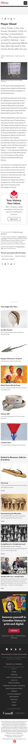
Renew (12, 636)
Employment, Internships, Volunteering (14, 685)
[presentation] (14, 319)
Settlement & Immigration (8, 259)
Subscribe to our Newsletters (14, 664)
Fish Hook (4, 483)
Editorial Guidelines (14, 683)
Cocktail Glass (6, 442)
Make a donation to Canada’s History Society (14, 654)
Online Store (14, 699)
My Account (5, 636)
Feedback (14, 691)
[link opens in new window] (14, 741)
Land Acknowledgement (14, 694)
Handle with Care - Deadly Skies (12, 576)
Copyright (7, 735)
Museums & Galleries (20, 256)
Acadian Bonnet (6, 330)
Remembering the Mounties (11, 513)
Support (14, 705)
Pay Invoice (14, 638)
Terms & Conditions (17, 736)
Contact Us (14, 680)
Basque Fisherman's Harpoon (11, 358)
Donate (14, 672)
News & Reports (14, 696)
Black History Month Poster (10, 385)
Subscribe (15, 630)
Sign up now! (14, 219)
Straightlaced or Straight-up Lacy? (13, 544)
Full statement (19, 733)
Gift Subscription (20, 636)
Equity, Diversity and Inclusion (14, 688)
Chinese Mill (5, 414)
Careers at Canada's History (14, 677)
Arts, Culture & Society (7, 256)
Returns (14, 702)
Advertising (14, 674)
